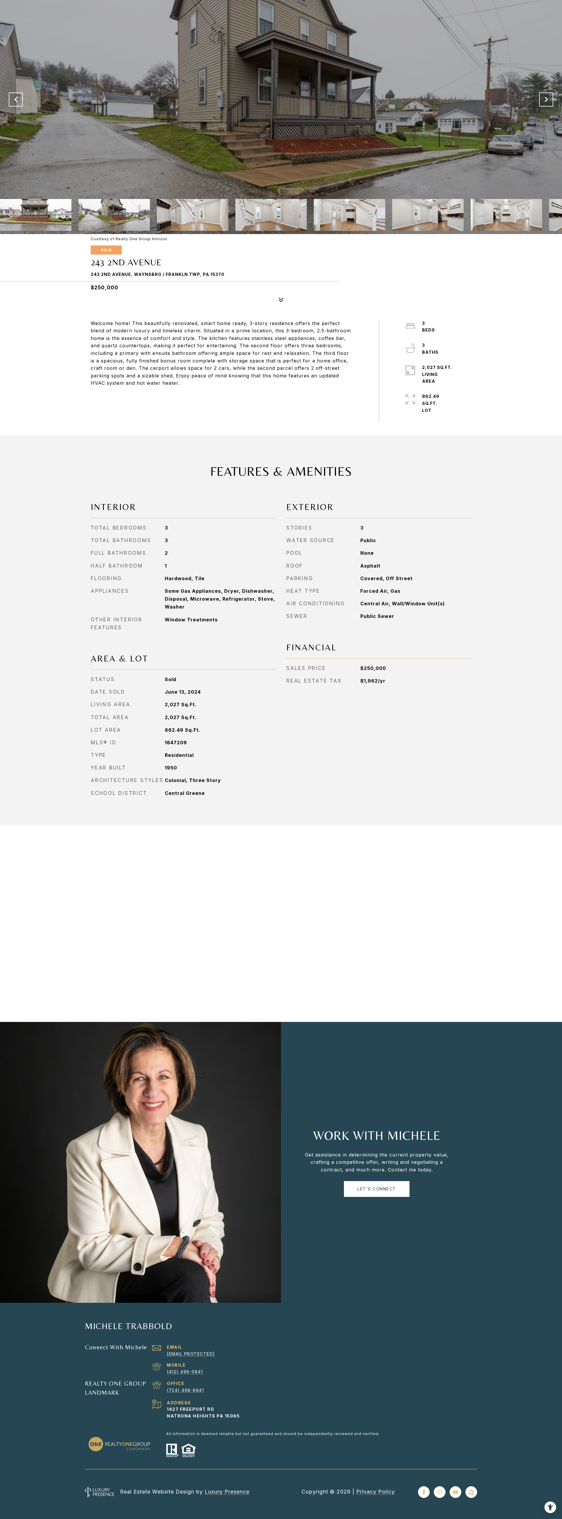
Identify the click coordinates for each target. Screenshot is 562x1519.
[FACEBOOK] (424, 1492)
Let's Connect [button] (376, 1188)
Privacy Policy (375, 1492)
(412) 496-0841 (185, 1371)
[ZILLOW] (471, 1492)
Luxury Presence (227, 1492)
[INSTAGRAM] (440, 1492)
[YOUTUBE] (455, 1492)
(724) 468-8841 (185, 1390)
